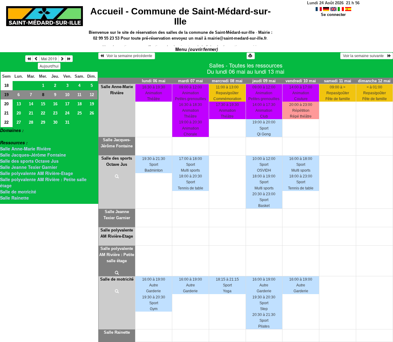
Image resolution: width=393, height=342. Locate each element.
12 (92, 94)
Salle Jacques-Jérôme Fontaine (33, 155)
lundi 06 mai (153, 81)
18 (6, 85)
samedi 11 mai (337, 81)
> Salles (8, 136)
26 (92, 113)
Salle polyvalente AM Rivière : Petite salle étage (116, 254)
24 (67, 113)
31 (67, 122)
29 (43, 122)
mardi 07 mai (190, 81)
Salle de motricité (18, 191)
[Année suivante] (69, 58)
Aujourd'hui (49, 65)
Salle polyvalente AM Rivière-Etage (36, 173)
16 (55, 104)
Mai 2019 (49, 58)
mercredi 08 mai (227, 81)
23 (55, 113)
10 (67, 94)
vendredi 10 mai (301, 81)
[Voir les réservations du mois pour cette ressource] (36, 58)
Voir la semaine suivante (364, 56)
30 (55, 122)
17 (67, 104)
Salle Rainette (14, 198)
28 (31, 122)
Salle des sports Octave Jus (29, 161)
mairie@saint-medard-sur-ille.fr (237, 38)
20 (6, 104)
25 (79, 113)
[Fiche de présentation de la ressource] (117, 177)
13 (19, 104)
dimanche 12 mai (374, 81)
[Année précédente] (29, 58)
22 (43, 113)
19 (6, 94)
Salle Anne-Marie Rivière (25, 149)
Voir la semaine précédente (128, 56)
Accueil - (180, 16)
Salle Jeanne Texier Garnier (28, 167)
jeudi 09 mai (264, 81)
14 (31, 104)
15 (43, 104)
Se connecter (333, 14)
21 (6, 113)
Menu (196, 49)
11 (79, 94)
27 (19, 122)
